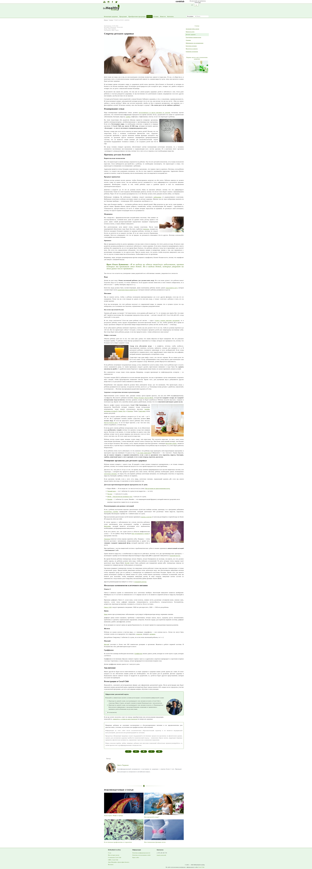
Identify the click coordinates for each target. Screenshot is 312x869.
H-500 (127, 563)
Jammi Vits (121, 411)
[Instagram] (108, 2)
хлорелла (139, 634)
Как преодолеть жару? (151, 817)
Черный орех (111, 491)
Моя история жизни (113, 855)
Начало (106, 20)
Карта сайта (135, 857)
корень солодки (146, 517)
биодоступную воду (111, 422)
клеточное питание (110, 474)
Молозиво (107, 526)
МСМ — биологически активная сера (119, 496)
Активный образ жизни (192, 29)
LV (192, 5)
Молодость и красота (192, 48)
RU (196, 5)
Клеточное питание (191, 46)
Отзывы (155, 16)
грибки (128, 116)
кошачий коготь (175, 555)
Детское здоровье (191, 34)
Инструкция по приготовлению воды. (157, 488)
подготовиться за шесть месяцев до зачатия (154, 112)
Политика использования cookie (141, 855)
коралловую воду (172, 288)
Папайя (109, 499)
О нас (109, 853)
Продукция (123, 16)
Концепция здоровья (111, 16)
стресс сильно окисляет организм (167, 320)
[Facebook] (112, 2)
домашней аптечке (140, 582)
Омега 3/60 (108, 607)
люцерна (146, 229)
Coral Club (198, 2)
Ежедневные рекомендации (193, 37)
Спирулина (142, 411)
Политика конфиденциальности (141, 853)
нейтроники (157, 197)
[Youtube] (104, 2)
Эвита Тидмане (112, 28)
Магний (106, 644)
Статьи (149, 16)
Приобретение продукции (137, 16)
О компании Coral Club (114, 857)
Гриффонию (138, 653)
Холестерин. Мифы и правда (113, 815)
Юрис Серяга (115, 30)
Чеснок (109, 494)
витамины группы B (110, 411)
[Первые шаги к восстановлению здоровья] (197, 67)
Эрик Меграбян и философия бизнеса (118, 862)
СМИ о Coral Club (113, 859)
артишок (152, 634)
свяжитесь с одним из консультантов (125, 719)
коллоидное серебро (111, 511)
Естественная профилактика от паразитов (118, 842)
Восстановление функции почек (155, 842)
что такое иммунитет (144, 453)
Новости (163, 16)
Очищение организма (192, 51)
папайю (147, 409)
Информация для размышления (194, 43)
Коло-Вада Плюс (171, 443)
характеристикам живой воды (127, 290)
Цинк (105, 614)
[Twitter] (116, 2)
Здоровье (188, 40)
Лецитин (130, 411)
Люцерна (107, 539)
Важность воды (190, 31)
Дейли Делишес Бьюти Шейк (143, 398)
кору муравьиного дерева (140, 533)
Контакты (170, 16)
